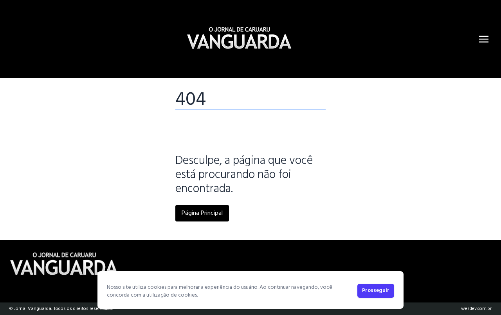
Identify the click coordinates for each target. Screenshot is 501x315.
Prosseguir (375, 290)
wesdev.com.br (476, 309)
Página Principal (202, 213)
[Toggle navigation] (483, 39)
